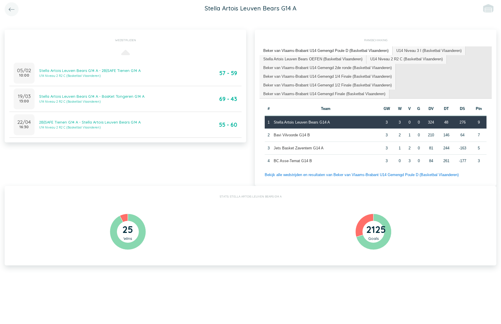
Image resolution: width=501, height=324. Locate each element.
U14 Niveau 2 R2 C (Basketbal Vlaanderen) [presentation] (406, 59)
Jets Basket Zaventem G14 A (299, 148)
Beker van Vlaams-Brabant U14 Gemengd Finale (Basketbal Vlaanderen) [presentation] (324, 94)
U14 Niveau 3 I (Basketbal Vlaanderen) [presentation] (429, 50)
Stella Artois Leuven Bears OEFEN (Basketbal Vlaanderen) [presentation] (312, 59)
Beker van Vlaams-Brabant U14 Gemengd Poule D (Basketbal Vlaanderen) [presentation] (326, 50)
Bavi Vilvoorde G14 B (292, 135)
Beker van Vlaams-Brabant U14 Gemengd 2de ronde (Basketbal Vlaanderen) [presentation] (327, 68)
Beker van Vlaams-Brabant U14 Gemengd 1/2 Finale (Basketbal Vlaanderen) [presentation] (327, 85)
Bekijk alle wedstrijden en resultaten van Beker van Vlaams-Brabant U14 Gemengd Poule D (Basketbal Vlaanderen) (362, 175)
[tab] (326, 50)
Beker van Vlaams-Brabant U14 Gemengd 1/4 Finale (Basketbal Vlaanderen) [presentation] (327, 76)
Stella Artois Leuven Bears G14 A (302, 122)
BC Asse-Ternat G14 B (293, 161)
